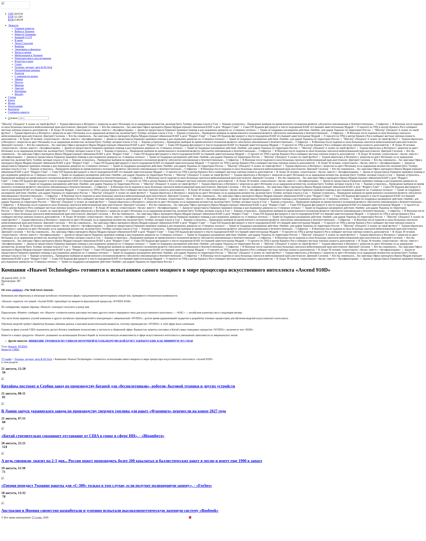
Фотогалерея (15, 106)
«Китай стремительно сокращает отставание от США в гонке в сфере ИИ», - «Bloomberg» (82, 436)
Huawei (12, 346)
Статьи (12, 97)
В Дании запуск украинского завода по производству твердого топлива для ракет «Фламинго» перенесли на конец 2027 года (113, 411)
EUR (10, 16)
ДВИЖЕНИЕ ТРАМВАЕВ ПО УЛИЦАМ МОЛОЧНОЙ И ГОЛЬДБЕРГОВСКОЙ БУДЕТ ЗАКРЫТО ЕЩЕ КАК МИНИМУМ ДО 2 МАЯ (110, 340)
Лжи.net (19, 88)
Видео (11, 103)
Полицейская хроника (27, 70)
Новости (13, 25)
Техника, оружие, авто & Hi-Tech (33, 67)
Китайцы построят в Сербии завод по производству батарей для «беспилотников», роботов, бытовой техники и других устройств (118, 386)
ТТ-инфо (37, 517)
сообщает (17, 290)
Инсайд (19, 94)
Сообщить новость (18, 112)
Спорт (18, 64)
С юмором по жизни (26, 76)
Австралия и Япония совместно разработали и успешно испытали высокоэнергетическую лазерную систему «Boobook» (109, 510)
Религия (19, 73)
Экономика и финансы (28, 49)
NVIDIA (22, 346)
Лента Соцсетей (24, 43)
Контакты (13, 109)
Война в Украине (24, 31)
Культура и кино (24, 61)
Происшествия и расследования (33, 58)
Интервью (20, 91)
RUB (11, 19)
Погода (19, 82)
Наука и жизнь (23, 52)
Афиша (19, 79)
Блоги (11, 100)
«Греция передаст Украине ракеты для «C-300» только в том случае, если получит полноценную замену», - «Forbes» (106, 485)
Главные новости (24, 28)
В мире (19, 40)
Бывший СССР (23, 37)
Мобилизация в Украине (29, 55)
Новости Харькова (25, 34)
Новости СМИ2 (10, 349)
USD (10, 13)
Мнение (19, 85)
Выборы (19, 46)
